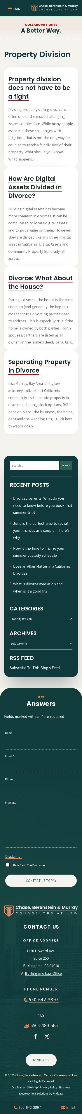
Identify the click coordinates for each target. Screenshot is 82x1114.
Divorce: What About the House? (40, 282)
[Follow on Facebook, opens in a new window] (35, 1036)
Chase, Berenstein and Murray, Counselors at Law (46, 1075)
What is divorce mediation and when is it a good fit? (38, 587)
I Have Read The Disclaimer (29, 865)
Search (66, 465)
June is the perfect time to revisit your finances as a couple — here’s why (41, 530)
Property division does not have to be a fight (39, 88)
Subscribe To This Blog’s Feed (35, 667)
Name (8, 733)
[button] (13, 8)
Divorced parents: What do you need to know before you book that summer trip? (42, 505)
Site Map (32, 1087)
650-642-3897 (44, 999)
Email (9, 756)
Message (10, 802)
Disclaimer (13, 856)
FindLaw (58, 1093)
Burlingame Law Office (43, 973)
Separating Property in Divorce (39, 366)
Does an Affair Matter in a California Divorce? (41, 570)
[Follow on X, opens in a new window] (47, 1036)
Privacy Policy (48, 1087)
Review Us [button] (41, 1060)
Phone (9, 779)
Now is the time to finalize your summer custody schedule (39, 552)
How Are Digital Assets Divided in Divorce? (35, 187)
